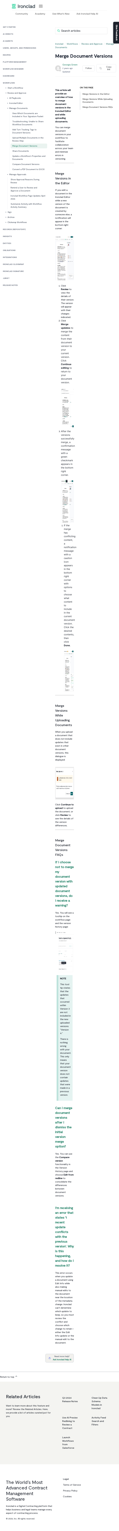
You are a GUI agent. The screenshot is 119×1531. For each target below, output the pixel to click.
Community (21, 13)
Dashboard (9, 76)
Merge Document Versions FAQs (98, 107)
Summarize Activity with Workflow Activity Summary (26, 205)
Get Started (9, 27)
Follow (88, 68)
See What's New (61, 13)
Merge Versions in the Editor (96, 94)
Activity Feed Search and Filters (99, 1421)
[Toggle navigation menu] (40, 6)
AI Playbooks (15, 98)
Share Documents (20, 151)
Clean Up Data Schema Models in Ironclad (99, 1403)
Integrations (10, 257)
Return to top (7, 1377)
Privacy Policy (70, 1490)
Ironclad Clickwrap (13, 264)
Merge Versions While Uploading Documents (98, 100)
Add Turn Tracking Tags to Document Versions (24, 131)
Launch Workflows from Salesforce (68, 1442)
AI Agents (8, 41)
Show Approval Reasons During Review (25, 181)
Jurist (6, 278)
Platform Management (15, 62)
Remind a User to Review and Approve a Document (24, 189)
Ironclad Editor (16, 103)
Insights (7, 236)
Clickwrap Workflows (17, 222)
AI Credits (8, 34)
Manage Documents (18, 108)
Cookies (67, 1496)
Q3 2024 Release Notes (70, 1399)
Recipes (7, 55)
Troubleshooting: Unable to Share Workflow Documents (28, 123)
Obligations (9, 250)
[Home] (23, 6)
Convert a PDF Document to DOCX (28, 169)
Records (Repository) (14, 229)
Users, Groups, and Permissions (19, 48)
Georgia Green (69, 64)
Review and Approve (17, 93)
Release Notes (10, 285)
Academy (40, 13)
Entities (7, 243)
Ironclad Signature (13, 271)
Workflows (9, 83)
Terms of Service (72, 1484)
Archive (11, 217)
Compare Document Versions (25, 164)
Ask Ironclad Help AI (87, 13)
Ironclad (59, 43)
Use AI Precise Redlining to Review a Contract (69, 1423)
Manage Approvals (17, 174)
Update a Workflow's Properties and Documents (28, 157)
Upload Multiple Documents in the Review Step (28, 139)
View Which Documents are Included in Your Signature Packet (27, 115)
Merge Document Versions (24, 146)
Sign (10, 212)
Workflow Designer (13, 69)
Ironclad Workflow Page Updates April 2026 (28, 197)
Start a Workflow (15, 88)
